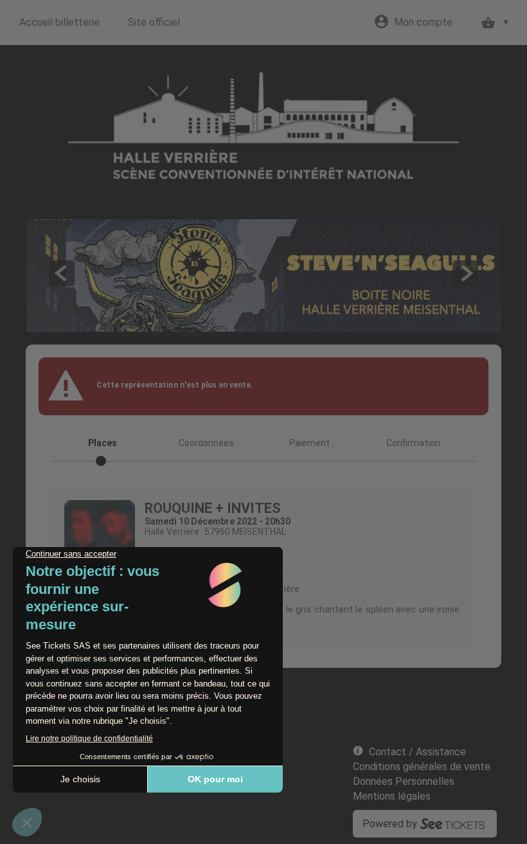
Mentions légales (392, 796)
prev (61, 273)
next (465, 273)
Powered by (389, 824)
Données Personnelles (403, 781)
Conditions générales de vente (421, 766)
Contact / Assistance (417, 752)
